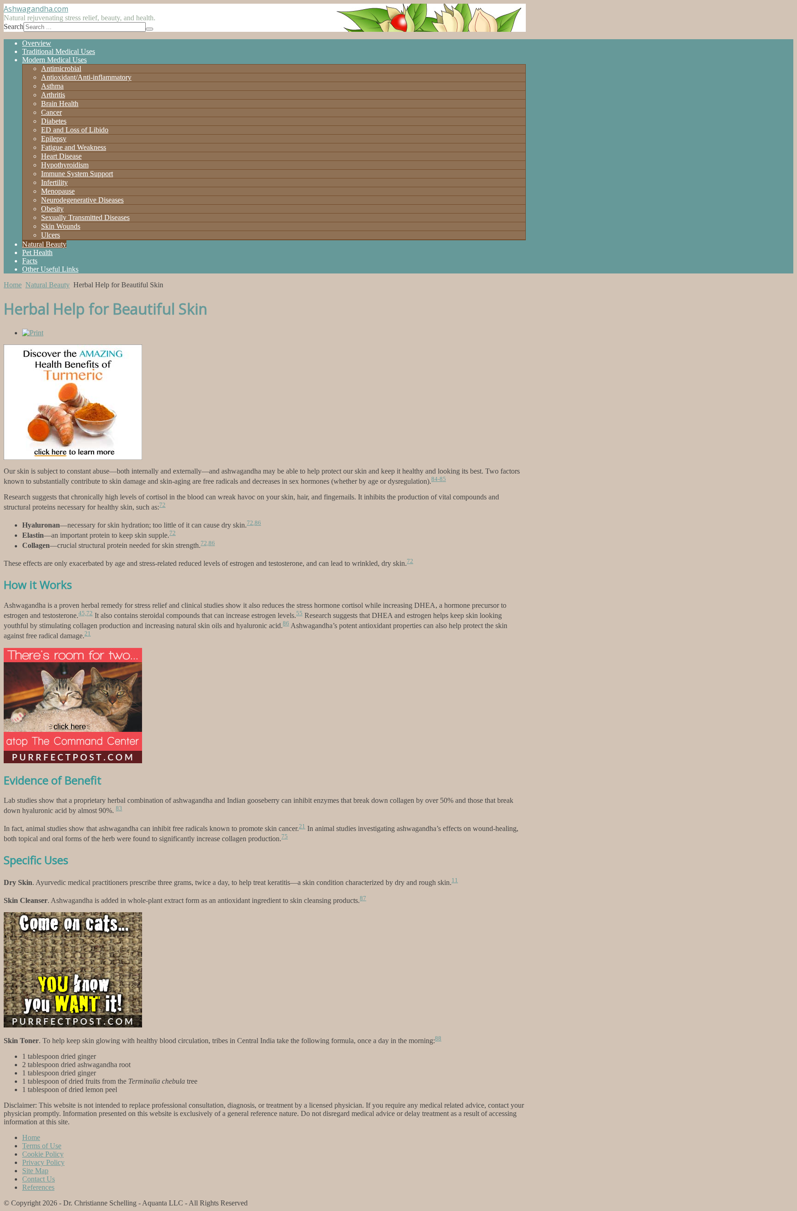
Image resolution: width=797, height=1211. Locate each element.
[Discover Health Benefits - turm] (73, 457)
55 (299, 613)
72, (251, 522)
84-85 (438, 478)
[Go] (149, 29)
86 (258, 522)
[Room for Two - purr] (73, 761)
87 (363, 898)
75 (284, 836)
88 (438, 1038)
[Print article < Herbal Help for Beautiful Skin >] (32, 333)
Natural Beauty (47, 285)
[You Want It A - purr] (73, 1025)
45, (82, 613)
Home (13, 285)
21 (87, 633)
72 (162, 504)
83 (119, 808)
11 (455, 880)
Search (14, 26)
